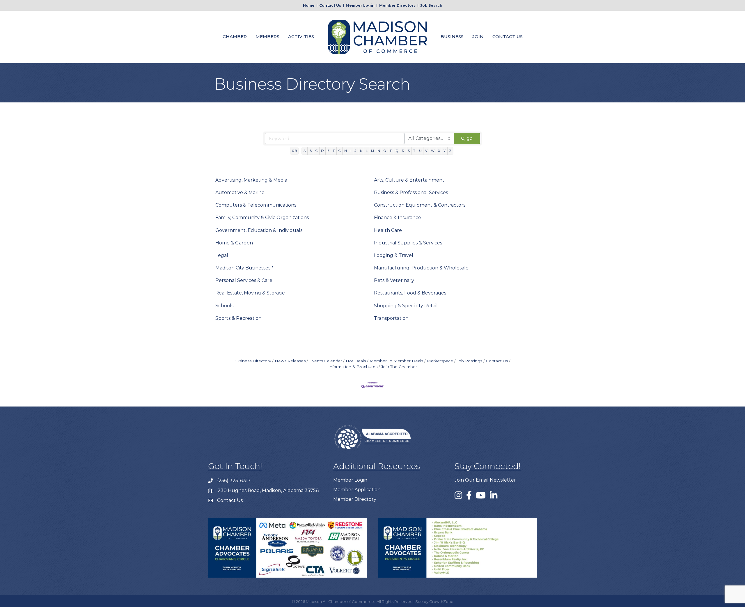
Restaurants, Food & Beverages (410, 293)
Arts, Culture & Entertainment (409, 180)
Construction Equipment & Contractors (419, 205)
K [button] (361, 151)
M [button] (372, 151)
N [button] (378, 151)
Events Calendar (325, 360)
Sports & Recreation (238, 318)
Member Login (360, 5)
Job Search (431, 5)
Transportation (391, 318)
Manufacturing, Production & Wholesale (421, 268)
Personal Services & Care (243, 280)
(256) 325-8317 (234, 480)
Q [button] (397, 151)
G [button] (339, 151)
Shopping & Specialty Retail (406, 305)
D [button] (322, 151)
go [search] (469, 138)
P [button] (391, 151)
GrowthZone (441, 601)
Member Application (357, 489)
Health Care (388, 230)
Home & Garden (234, 243)
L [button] (367, 151)
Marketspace (440, 360)
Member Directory (397, 5)
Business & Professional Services (411, 192)
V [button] (426, 151)
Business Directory (252, 360)
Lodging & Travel (393, 255)
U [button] (420, 151)
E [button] (328, 151)
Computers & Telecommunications (255, 205)
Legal (221, 255)
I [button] (350, 151)
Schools (224, 305)
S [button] (409, 151)
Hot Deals (356, 360)
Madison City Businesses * (244, 268)
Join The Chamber (399, 366)
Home (309, 5)
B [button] (310, 151)
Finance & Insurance (397, 217)
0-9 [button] (294, 151)
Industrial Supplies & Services (408, 243)
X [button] (439, 151)
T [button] (414, 151)
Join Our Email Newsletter (485, 480)
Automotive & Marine (240, 192)
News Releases (290, 360)
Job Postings (469, 360)
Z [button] (450, 151)
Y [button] (445, 151)
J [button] (355, 151)
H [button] (345, 151)
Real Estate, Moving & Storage (250, 293)
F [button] (334, 151)
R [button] (403, 151)
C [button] (316, 151)
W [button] (432, 151)
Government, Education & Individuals (258, 230)
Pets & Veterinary (394, 280)
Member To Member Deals (396, 360)
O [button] (385, 151)
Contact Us (330, 5)
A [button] (305, 151)
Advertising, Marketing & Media (251, 180)
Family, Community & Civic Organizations (262, 217)
